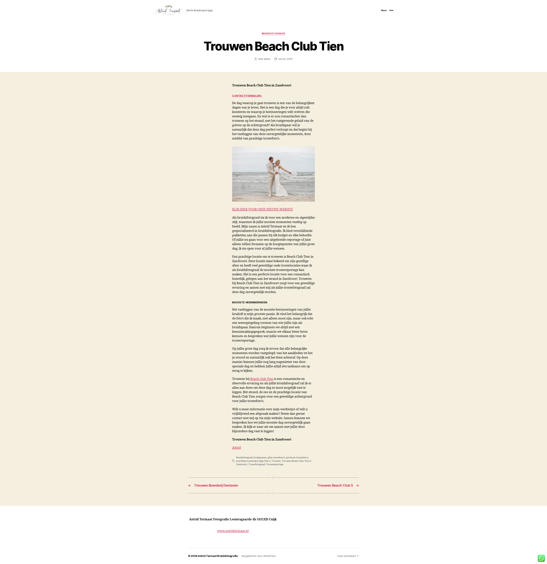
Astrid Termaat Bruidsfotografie (218, 555)
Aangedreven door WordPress (258, 555)
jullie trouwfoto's (276, 457)
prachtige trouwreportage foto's (253, 460)
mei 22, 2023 (285, 58)
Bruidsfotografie (273, 33)
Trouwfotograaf (256, 464)
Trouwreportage (274, 464)
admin (267, 58)
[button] (541, 558)
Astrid (236, 448)
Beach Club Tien (261, 379)
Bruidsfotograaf (244, 457)
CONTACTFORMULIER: (247, 95)
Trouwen (276, 460)
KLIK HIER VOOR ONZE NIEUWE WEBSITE (262, 209)
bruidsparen (260, 457)
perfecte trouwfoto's (297, 457)
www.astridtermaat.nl (233, 531)
